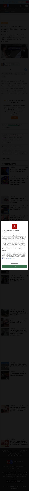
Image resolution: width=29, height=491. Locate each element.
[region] (14, 245)
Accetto (14, 266)
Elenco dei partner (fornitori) (8, 258)
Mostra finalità (14, 263)
